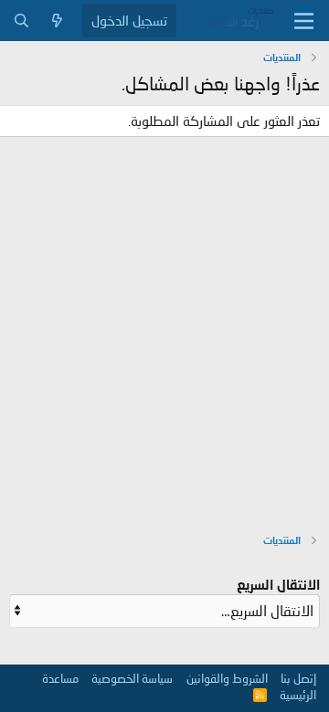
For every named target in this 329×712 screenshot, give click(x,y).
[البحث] (21, 20)
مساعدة (60, 678)
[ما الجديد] (57, 20)
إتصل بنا (298, 678)
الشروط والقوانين (227, 678)
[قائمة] (303, 21)
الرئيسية (298, 694)
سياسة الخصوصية (132, 678)
